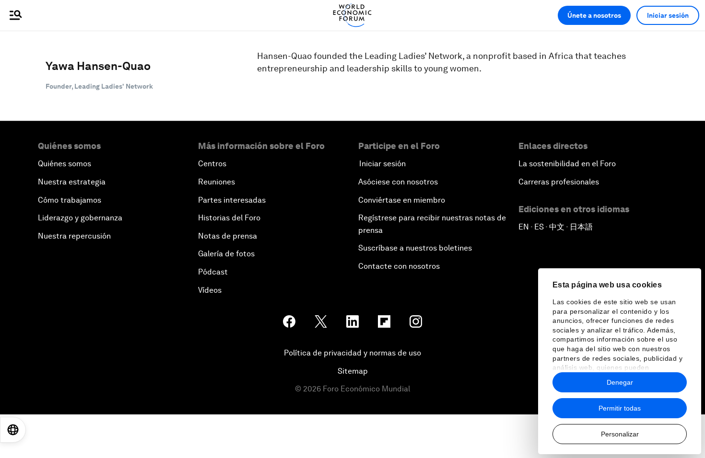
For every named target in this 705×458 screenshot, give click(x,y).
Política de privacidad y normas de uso (352, 352)
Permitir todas (620, 408)
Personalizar (620, 434)
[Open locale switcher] (12, 429)
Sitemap (353, 371)
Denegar (620, 382)
